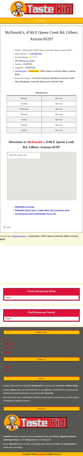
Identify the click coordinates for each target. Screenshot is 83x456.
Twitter (6, 370)
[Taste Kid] (42, 9)
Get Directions (20, 71)
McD (9, 227)
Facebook (7, 366)
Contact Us (8, 348)
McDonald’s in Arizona (24, 207)
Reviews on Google (27, 61)
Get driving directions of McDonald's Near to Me (35, 214)
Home (5, 339)
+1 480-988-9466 (35, 54)
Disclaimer (7, 352)
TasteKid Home (18, 236)
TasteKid (41, 454)
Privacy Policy (9, 344)
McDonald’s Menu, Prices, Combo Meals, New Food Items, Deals (42, 210)
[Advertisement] (41, 264)
